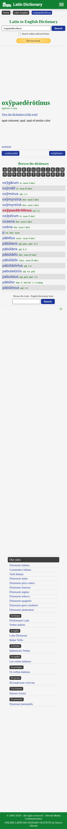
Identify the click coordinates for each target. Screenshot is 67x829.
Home (6, 12)
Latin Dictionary (18, 635)
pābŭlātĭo (19, 254)
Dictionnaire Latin (19, 620)
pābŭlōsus (15, 288)
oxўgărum (18, 183)
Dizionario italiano (19, 565)
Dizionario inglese (19, 592)
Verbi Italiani (16, 574)
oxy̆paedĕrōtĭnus (42, 12)
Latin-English (21, 12)
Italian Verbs (16, 640)
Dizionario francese (20, 587)
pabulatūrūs (19, 271)
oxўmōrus (15, 194)
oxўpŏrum (18, 216)
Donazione (33, 40)
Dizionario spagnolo (20, 600)
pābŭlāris (14, 249)
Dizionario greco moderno (23, 605)
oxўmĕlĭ (17, 188)
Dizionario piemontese (21, 609)
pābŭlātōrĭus (17, 265)
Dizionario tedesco (19, 596)
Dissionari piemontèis (21, 704)
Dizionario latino (18, 578)
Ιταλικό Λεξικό (17, 693)
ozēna (16, 227)
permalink (6, 146)
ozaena (17, 221)
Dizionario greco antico (22, 583)
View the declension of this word (19, 114)
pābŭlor (22, 282)
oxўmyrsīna (20, 199)
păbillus (18, 238)
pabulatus (20, 277)
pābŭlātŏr (20, 260)
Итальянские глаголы (22, 682)
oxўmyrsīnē (20, 205)
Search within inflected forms (35, 33)
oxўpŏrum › (57, 153)
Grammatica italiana (20, 569)
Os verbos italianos (19, 671)
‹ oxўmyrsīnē (10, 153)
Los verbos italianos (20, 661)
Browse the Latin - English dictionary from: (33, 296)
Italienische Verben (19, 650)
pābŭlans (20, 243)
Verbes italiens (17, 624)
